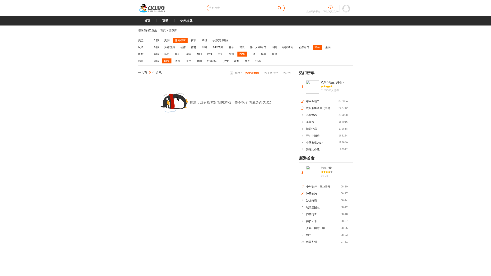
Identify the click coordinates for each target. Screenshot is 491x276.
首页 (147, 20)
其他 (274, 54)
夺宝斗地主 (313, 101)
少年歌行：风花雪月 (318, 186)
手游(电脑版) (220, 40)
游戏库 (173, 30)
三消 (252, 54)
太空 (247, 60)
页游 (165, 20)
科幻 (177, 54)
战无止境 (326, 167)
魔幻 (199, 54)
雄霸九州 (311, 241)
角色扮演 (169, 47)
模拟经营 (287, 47)
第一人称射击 (258, 47)
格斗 (317, 47)
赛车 (231, 47)
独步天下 (311, 221)
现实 (188, 54)
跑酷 (242, 54)
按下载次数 (271, 73)
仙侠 (188, 60)
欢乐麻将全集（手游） (319, 108)
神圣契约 (311, 193)
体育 (193, 47)
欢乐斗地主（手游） (333, 82)
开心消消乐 (313, 135)
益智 (236, 60)
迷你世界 (311, 115)
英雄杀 (310, 121)
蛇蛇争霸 (311, 128)
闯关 (167, 60)
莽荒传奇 (311, 214)
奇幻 (231, 54)
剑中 (308, 235)
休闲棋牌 (186, 20)
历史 (167, 54)
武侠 (210, 54)
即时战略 (218, 47)
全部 (156, 40)
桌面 (328, 47)
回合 (177, 60)
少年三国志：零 (315, 228)
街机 (193, 40)
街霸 (258, 60)
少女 (226, 60)
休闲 (274, 47)
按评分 (287, 73)
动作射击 (303, 47)
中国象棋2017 (314, 142)
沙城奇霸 (311, 200)
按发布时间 (252, 73)
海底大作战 (313, 149)
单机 (204, 40)
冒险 (242, 47)
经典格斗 (212, 60)
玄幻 (220, 54)
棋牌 (263, 54)
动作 (183, 47)
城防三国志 (313, 207)
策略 (204, 47)
